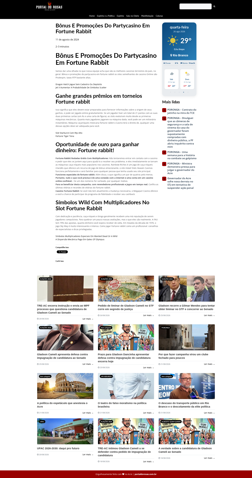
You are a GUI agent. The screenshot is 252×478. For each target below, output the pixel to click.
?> (44, 290)
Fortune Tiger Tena (65, 136)
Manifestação (147, 16)
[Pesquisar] (214, 6)
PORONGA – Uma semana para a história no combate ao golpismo (181, 155)
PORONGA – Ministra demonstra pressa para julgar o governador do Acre (181, 168)
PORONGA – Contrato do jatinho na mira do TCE (181, 111)
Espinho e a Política (105, 16)
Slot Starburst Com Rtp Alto (69, 132)
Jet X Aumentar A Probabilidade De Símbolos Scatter (81, 87)
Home (92, 16)
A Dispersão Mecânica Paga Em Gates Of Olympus (80, 239)
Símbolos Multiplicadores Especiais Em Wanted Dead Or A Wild (86, 236)
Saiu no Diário (132, 16)
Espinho (120, 16)
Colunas (159, 16)
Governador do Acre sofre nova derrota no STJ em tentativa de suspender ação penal (180, 183)
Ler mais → (88, 318)
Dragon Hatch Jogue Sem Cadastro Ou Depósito (79, 84)
